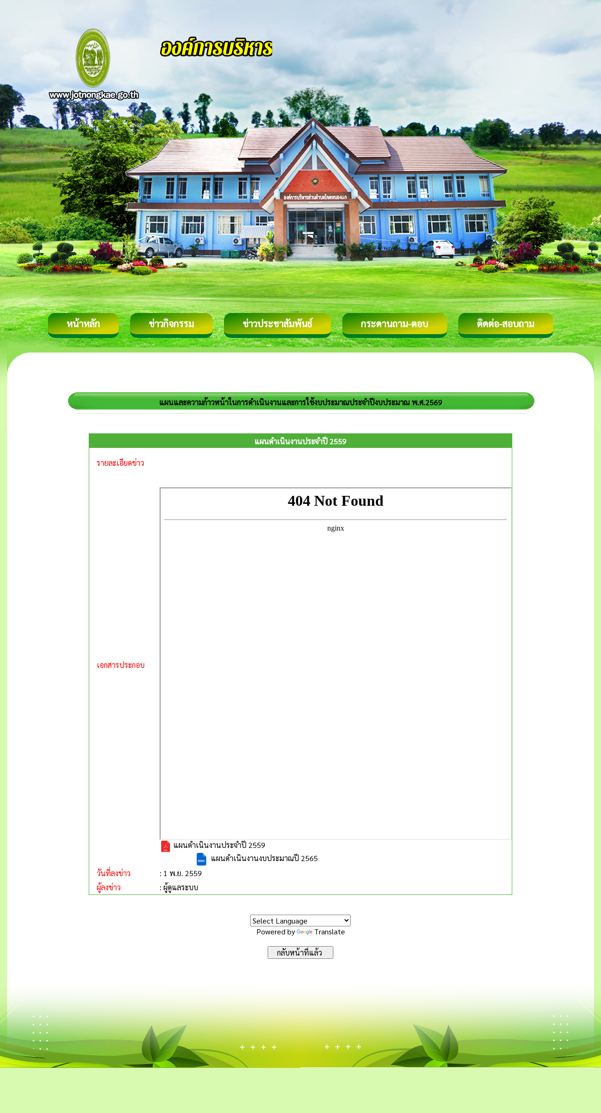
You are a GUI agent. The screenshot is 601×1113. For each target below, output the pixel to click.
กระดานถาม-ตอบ (394, 323)
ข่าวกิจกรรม (171, 323)
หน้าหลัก (83, 323)
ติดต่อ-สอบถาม (505, 323)
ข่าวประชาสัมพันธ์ (277, 323)
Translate (329, 931)
